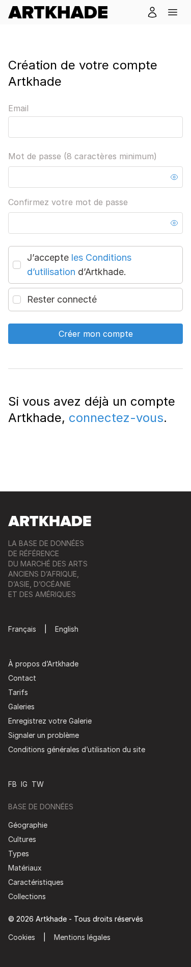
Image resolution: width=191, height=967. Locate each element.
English (66, 629)
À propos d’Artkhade (43, 663)
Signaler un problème (43, 735)
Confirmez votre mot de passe (68, 202)
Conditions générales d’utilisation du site (76, 749)
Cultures (22, 839)
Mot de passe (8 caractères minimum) (82, 156)
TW (38, 784)
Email (18, 108)
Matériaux (25, 867)
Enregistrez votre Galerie (50, 720)
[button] (172, 12)
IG (24, 784)
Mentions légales (82, 937)
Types (18, 853)
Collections (27, 896)
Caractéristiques (36, 882)
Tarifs (18, 692)
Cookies (21, 937)
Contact (22, 678)
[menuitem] (62, 12)
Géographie (27, 825)
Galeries (21, 706)
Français (22, 629)
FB (12, 784)
